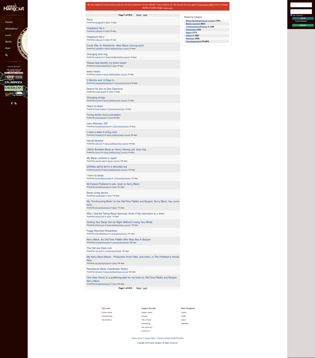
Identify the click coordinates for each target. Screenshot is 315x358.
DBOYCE (98, 143)
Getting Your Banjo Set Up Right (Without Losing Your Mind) (119, 222)
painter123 (99, 57)
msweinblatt (100, 196)
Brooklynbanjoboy (102, 126)
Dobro (183, 312)
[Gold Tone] (14, 94)
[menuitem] (14, 22)
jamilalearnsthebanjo (103, 83)
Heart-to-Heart (95, 106)
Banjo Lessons (114, 161)
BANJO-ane (99, 216)
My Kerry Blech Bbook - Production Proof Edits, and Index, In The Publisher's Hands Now (133, 258)
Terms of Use (137, 338)
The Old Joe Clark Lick (99, 248)
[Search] (5, 55)
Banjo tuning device (97, 192)
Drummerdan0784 (102, 66)
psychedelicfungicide (103, 178)
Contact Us (145, 331)
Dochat (98, 100)
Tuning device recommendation (104, 114)
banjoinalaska (100, 118)
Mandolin (185, 323)
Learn (8, 35)
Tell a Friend (146, 320)
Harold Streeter (95, 140)
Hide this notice (168, 8)
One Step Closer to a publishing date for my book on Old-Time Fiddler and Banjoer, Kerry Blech (132, 279)
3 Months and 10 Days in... (101, 80)
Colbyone (99, 31)
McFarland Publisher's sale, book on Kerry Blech (113, 184)
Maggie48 (99, 22)
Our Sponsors (146, 327)
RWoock (98, 272)
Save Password (297, 15)
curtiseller (99, 48)
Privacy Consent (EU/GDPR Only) (170, 338)
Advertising (145, 323)
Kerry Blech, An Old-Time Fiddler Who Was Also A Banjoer (119, 239)
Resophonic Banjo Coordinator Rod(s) (107, 269)
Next (138, 15)
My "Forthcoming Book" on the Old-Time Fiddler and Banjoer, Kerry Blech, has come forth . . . (133, 202)
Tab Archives (107, 320)
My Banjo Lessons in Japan (102, 158)
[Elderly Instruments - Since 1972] (14, 77)
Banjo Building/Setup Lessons (117, 48)
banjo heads (93, 71)
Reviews (190, 38)
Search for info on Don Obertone (105, 88)
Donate (144, 316)
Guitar (183, 320)
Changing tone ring (97, 54)
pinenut (98, 170)
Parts (90, 19)
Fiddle (183, 316)
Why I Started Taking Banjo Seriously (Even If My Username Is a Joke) (125, 213)
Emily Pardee (100, 109)
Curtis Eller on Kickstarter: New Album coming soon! (115, 45)
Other (107, 22)
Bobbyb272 (99, 135)
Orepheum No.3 (95, 28)
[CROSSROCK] (14, 83)
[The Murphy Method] (14, 71)
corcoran (98, 251)
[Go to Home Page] (14, 7)
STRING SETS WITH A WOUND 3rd (107, 166)
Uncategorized (193, 41)
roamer (98, 74)
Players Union (146, 312)
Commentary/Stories (122, 83)
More (7, 48)
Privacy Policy (150, 338)
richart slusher (100, 92)
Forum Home (107, 312)
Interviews (191, 29)
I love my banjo (95, 175)
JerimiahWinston (101, 234)
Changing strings (96, 97)
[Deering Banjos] (14, 88)
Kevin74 (98, 152)
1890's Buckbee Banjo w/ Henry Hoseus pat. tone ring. (117, 149)
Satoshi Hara (100, 161)
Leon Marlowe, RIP (97, 123)
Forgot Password (301, 21)
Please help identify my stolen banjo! (107, 62)
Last (145, 15)
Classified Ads (107, 316)
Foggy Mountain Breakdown (102, 230)
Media (8, 41)
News (114, 187)
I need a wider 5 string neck (102, 132)
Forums (9, 22)
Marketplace (11, 28)
